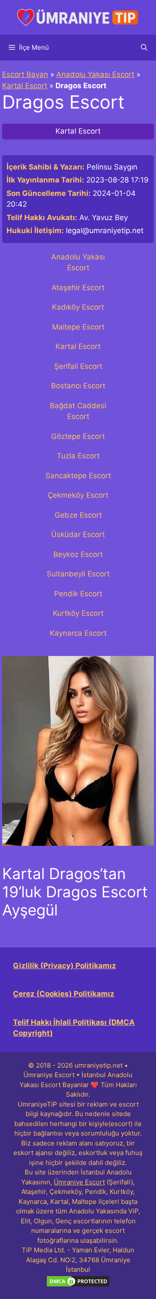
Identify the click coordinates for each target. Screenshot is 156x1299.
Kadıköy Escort (78, 307)
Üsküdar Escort (78, 534)
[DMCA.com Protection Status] (78, 1285)
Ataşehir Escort (78, 287)
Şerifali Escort (78, 366)
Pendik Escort (78, 593)
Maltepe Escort (78, 327)
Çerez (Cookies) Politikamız (63, 993)
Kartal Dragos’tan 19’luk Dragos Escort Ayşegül (75, 891)
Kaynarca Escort (78, 633)
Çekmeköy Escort (78, 495)
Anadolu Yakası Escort (95, 74)
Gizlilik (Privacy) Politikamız (64, 965)
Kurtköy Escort (78, 613)
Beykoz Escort (78, 554)
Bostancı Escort (78, 385)
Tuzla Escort (78, 455)
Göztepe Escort (78, 436)
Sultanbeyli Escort (78, 574)
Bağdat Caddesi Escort (78, 411)
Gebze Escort (78, 515)
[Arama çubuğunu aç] (144, 48)
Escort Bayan (25, 74)
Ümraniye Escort (79, 1182)
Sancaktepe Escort (78, 475)
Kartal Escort (24, 85)
